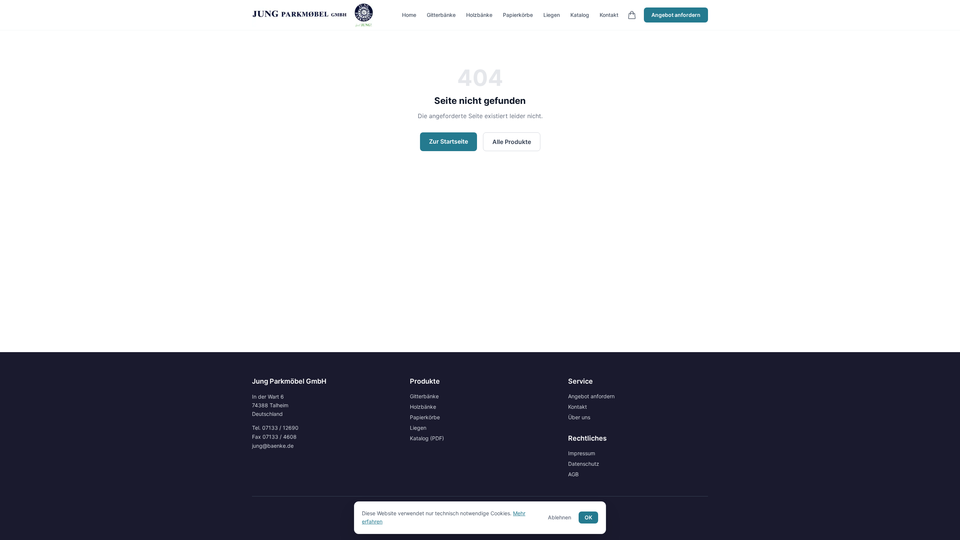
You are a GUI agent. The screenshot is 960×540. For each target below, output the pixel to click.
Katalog (579, 15)
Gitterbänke (441, 15)
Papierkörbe (518, 15)
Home (409, 15)
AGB (573, 474)
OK (588, 517)
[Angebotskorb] (631, 15)
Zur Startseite (448, 141)
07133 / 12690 (280, 427)
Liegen (551, 15)
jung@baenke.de (273, 445)
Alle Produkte (511, 142)
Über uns (579, 417)
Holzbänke (479, 15)
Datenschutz (583, 463)
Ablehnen (559, 517)
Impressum (581, 453)
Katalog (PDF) (427, 438)
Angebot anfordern (675, 15)
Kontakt (609, 15)
